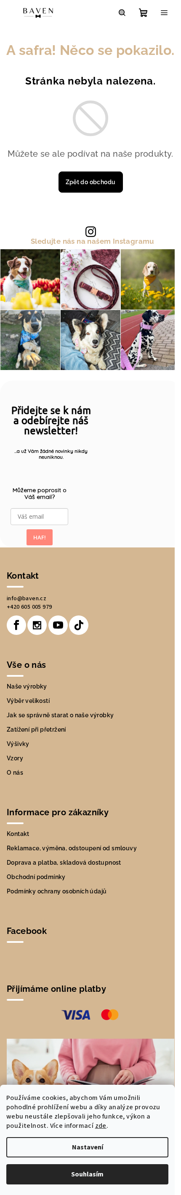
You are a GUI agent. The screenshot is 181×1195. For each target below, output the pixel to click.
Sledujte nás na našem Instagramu (92, 241)
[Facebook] (16, 625)
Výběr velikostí (28, 701)
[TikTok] (78, 625)
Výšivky (18, 744)
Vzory (15, 758)
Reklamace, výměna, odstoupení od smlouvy (72, 848)
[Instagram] (37, 625)
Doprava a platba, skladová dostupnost (64, 863)
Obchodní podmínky (36, 877)
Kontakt (18, 834)
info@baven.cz (26, 598)
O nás (15, 773)
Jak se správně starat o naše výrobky (60, 715)
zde (100, 1125)
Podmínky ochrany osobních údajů (56, 891)
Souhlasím (87, 1174)
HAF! (39, 537)
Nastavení (87, 1147)
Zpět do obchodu (91, 182)
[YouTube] (58, 625)
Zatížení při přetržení (36, 729)
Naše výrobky (27, 686)
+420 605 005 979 (29, 607)
